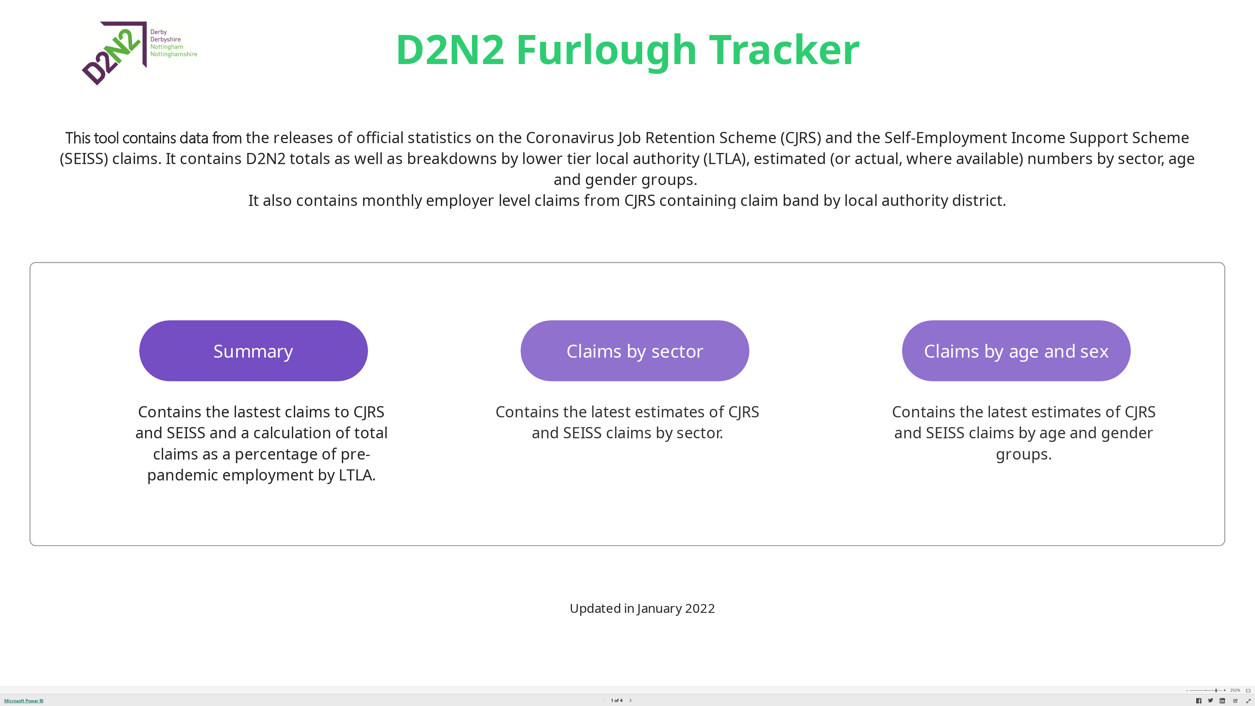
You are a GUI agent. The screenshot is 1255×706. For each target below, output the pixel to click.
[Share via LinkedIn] (1222, 701)
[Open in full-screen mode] (1248, 701)
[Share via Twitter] (1210, 701)
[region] (627, 343)
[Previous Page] (603, 701)
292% (1235, 690)
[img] (139, 53)
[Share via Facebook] (1198, 701)
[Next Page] (630, 701)
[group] (627, 53)
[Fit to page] (1246, 690)
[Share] (1235, 701)
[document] (627, 53)
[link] (253, 350)
